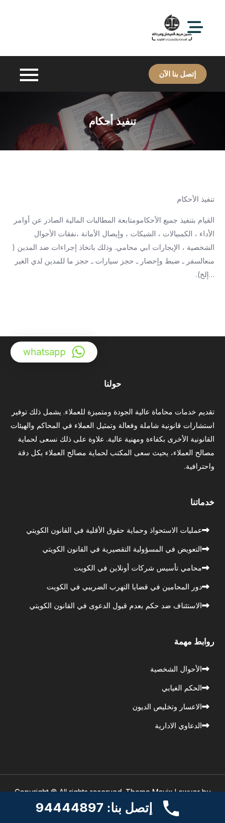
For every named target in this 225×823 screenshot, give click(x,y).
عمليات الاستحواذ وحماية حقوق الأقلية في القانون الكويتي (114, 529)
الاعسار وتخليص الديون (167, 706)
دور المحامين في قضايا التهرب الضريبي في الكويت (124, 586)
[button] (53, 352)
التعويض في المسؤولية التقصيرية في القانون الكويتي (122, 548)
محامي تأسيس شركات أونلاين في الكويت (138, 567)
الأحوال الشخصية (176, 668)
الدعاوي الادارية (178, 725)
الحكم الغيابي (182, 687)
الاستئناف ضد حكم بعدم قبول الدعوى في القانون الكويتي (115, 605)
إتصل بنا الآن (177, 73)
